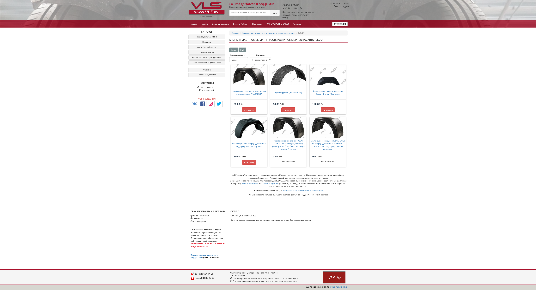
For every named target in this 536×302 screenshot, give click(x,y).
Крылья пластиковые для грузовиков (206, 57)
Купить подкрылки (271, 183)
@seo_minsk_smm (339, 287)
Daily (242, 49)
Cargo (233, 49)
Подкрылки (206, 42)
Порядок (260, 55)
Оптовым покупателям (207, 74)
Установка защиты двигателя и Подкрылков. (303, 190)
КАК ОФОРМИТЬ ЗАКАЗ (278, 23)
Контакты (297, 23)
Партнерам (257, 23)
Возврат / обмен (240, 23)
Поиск (274, 12)
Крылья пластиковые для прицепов (207, 62)
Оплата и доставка (220, 23)
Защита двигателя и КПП (207, 37)
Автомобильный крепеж (206, 47)
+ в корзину (249, 109)
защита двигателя (250, 183)
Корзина (340, 24)
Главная (194, 23)
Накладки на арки (207, 52)
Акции (205, 23)
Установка (207, 70)
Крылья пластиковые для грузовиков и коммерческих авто (268, 33)
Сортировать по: (238, 55)
